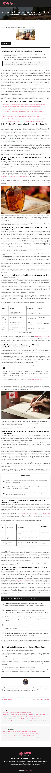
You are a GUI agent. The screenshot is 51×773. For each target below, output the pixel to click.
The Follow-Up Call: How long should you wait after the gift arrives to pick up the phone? (23, 111)
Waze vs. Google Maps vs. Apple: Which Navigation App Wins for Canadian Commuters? (21, 716)
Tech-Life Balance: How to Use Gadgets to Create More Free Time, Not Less (19, 731)
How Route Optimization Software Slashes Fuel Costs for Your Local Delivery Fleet (20, 718)
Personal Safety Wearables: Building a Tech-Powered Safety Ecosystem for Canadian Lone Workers (24, 714)
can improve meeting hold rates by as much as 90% (14, 140)
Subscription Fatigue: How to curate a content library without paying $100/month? (20, 733)
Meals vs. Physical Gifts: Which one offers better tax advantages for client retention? (22, 116)
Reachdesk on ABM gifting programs (42, 336)
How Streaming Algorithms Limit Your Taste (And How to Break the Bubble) (19, 735)
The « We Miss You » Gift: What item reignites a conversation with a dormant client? (21, 106)
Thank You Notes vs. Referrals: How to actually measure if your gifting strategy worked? (23, 119)
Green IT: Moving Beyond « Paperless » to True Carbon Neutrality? (17, 712)
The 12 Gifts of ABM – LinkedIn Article (33, 379)
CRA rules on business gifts (42, 457)
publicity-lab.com (28, 770)
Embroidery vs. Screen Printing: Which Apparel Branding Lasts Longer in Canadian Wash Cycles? (23, 737)
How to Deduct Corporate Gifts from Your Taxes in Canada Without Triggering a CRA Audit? (38, 698)
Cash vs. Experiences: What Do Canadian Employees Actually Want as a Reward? (13, 698)
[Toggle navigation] (46, 3)
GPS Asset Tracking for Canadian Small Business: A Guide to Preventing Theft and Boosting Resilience (24, 720)
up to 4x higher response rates (22, 580)
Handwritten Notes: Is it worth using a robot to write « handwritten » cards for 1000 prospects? (24, 114)
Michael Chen (11, 687)
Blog (2, 27)
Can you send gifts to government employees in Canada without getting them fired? (22, 109)
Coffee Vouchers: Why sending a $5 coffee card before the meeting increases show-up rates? (24, 104)
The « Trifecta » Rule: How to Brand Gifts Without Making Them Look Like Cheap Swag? (22, 121)
